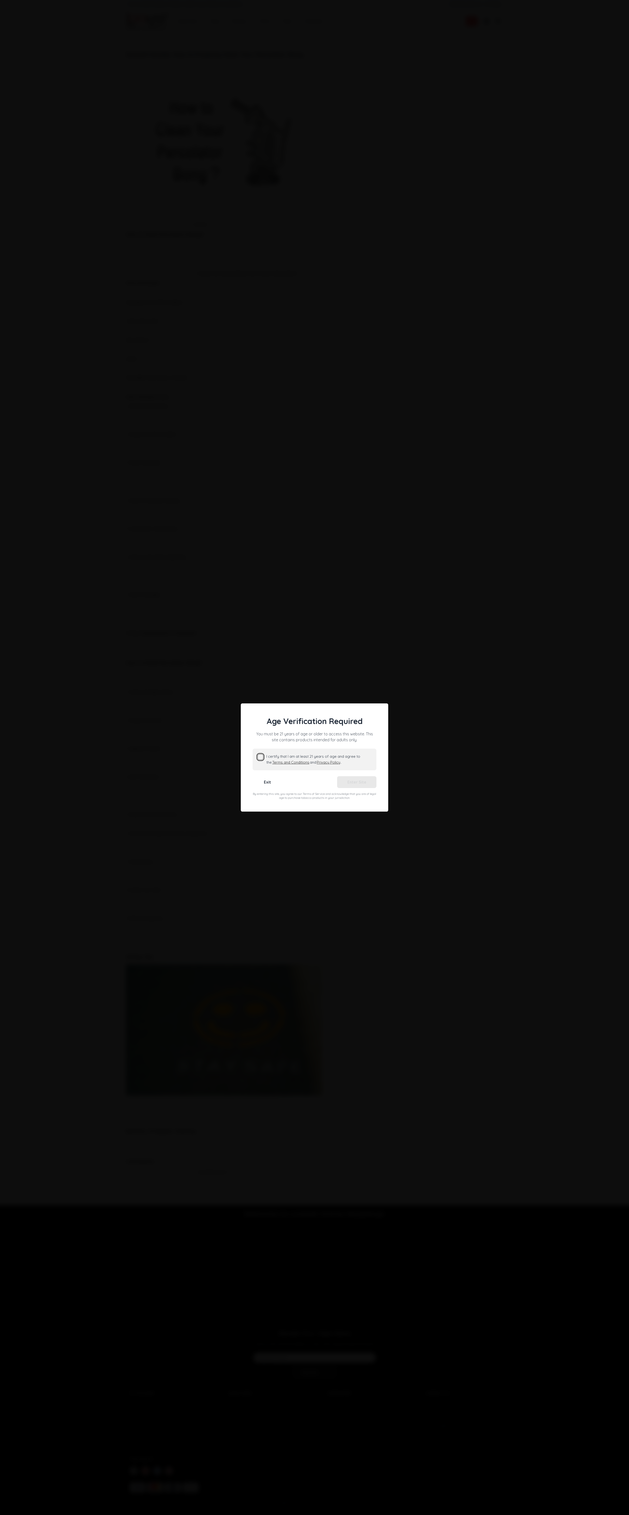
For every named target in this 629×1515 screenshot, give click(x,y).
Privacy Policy (328, 762)
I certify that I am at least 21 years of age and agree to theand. (313, 759)
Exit (267, 782)
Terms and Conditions (290, 762)
